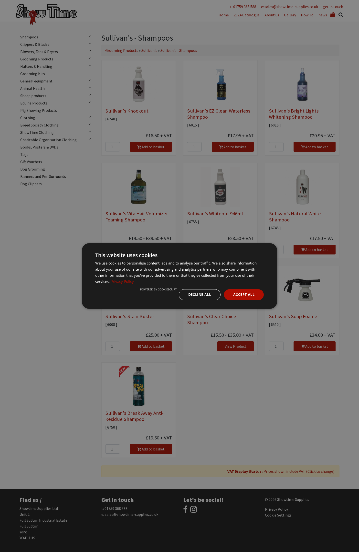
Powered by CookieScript (158, 289)
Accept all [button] (243, 294)
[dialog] (179, 276)
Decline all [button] (199, 294)
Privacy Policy (122, 281)
